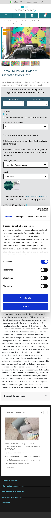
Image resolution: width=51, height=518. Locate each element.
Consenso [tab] (7, 216)
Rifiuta (25, 306)
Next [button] (45, 412)
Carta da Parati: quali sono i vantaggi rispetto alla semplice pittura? (23, 446)
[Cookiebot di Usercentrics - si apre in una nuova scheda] (36, 209)
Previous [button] (42, 412)
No (6, 114)
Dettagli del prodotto (14, 396)
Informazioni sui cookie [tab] (38, 216)
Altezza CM (13, 99)
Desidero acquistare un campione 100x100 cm (26, 117)
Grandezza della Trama (13, 123)
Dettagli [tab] (20, 216)
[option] (25, 445)
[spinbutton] (13, 103)
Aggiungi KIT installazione (14, 205)
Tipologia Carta (9, 161)
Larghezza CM (38, 99)
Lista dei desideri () (34, 2)
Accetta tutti (25, 298)
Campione (7, 111)
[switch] (44, 270)
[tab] (25, 396)
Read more (9, 467)
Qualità (6, 172)
